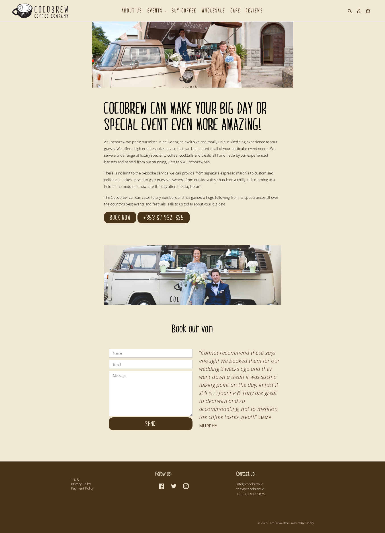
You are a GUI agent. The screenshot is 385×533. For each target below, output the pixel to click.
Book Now (120, 217)
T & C (75, 479)
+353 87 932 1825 (163, 217)
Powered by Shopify (302, 523)
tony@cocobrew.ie (250, 489)
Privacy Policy (81, 484)
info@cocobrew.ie (249, 484)
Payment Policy (82, 488)
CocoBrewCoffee (278, 523)
